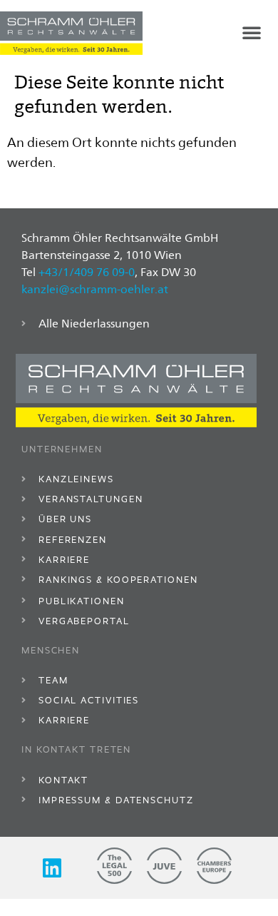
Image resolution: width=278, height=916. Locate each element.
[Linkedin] (52, 868)
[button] (252, 32)
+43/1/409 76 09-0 (86, 272)
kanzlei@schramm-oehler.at (94, 289)
